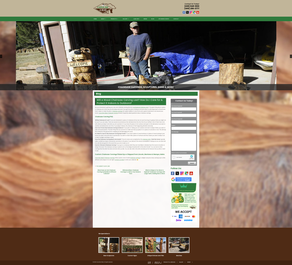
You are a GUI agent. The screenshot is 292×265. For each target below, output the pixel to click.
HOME (149, 262)
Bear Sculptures (108, 255)
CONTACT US (157, 263)
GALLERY (181, 262)
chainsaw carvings (135, 158)
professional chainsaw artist (141, 107)
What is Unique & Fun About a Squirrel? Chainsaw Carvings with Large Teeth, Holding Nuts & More (154, 171)
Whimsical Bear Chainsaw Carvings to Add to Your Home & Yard (130, 171)
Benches (179, 255)
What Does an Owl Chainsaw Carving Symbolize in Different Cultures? (106, 171)
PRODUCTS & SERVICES (169, 262)
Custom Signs (132, 255)
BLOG (149, 263)
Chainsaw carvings (117, 111)
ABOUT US (157, 262)
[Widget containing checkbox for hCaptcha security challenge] (182, 157)
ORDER (188, 262)
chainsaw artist (147, 139)
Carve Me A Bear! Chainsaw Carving (108, 113)
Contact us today (119, 160)
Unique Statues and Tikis (155, 255)
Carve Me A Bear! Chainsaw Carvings (105, 158)
